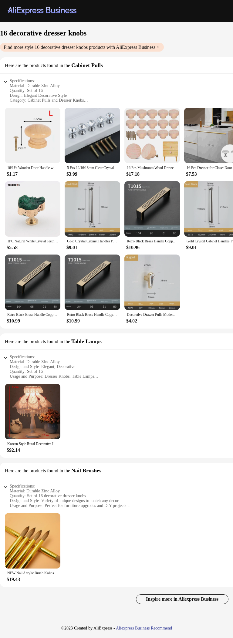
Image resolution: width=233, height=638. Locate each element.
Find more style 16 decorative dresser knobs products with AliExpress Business (79, 47)
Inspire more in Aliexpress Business (182, 599)
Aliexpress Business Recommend (144, 628)
